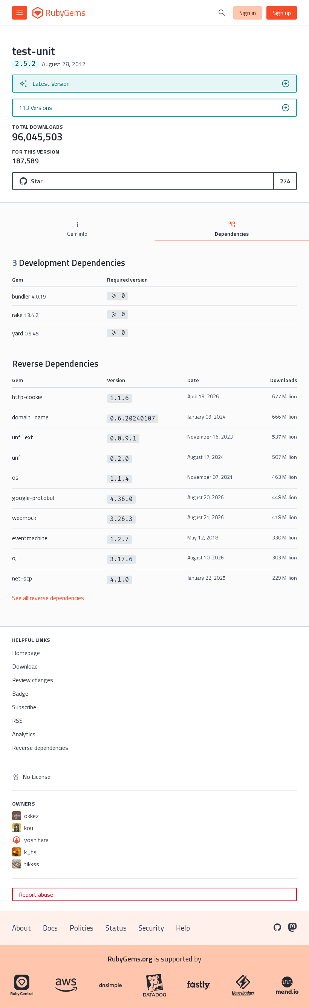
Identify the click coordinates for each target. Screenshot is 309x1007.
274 (285, 181)
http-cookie (27, 396)
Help (183, 927)
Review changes (32, 679)
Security (151, 927)
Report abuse (36, 894)
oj (14, 557)
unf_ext (22, 437)
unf (16, 457)
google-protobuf (33, 497)
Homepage (26, 652)
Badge (20, 693)
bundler (29, 296)
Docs (50, 927)
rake (25, 314)
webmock (24, 517)
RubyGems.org (130, 958)
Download (25, 666)
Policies (81, 927)
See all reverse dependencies (48, 597)
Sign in (247, 12)
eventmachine (29, 537)
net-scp (22, 578)
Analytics (23, 734)
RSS (17, 720)
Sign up (281, 12)
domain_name (30, 417)
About (21, 927)
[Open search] (222, 13)
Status (116, 927)
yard (25, 333)
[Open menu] (19, 13)
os (15, 477)
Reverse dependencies (40, 747)
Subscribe (24, 706)
